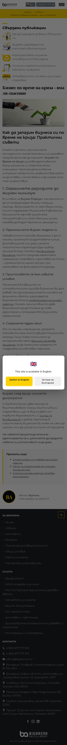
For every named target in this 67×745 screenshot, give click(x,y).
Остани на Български (48, 381)
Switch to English (19, 379)
